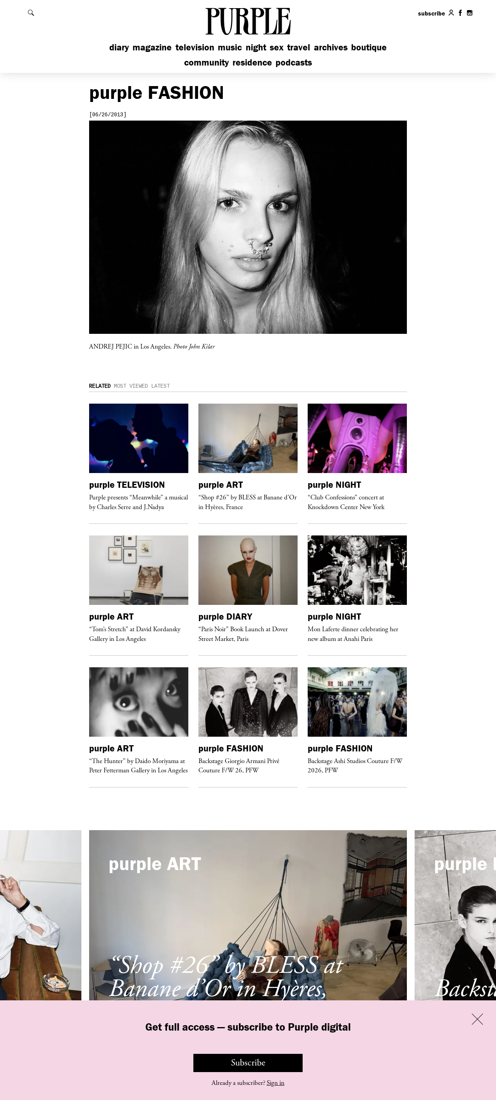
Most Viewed (131, 386)
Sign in (275, 1083)
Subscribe (248, 1063)
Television (195, 47)
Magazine (152, 47)
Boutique (369, 47)
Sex (277, 47)
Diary (119, 47)
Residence (252, 62)
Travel (298, 47)
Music (230, 47)
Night (256, 47)
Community (206, 62)
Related (100, 386)
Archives (331, 47)
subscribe (431, 13)
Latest (160, 386)
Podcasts (294, 62)
